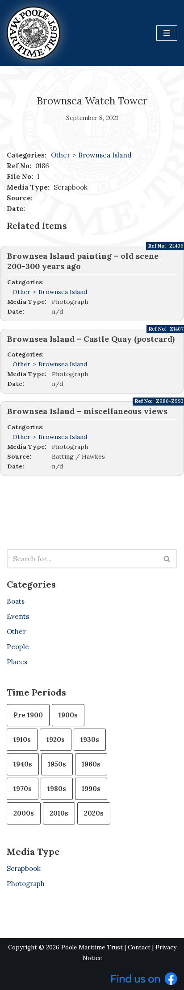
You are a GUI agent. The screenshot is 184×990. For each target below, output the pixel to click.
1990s (91, 788)
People (18, 646)
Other (60, 155)
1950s (57, 764)
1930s (89, 739)
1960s (91, 764)
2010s (59, 813)
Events (18, 616)
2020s (94, 813)
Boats (16, 601)
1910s (22, 739)
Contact (139, 947)
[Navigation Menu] (166, 33)
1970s (22, 788)
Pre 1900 (28, 715)
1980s (56, 788)
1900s (68, 715)
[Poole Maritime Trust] (33, 33)
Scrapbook (24, 868)
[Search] (167, 558)
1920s (55, 739)
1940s (22, 764)
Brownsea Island (104, 155)
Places (17, 662)
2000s (23, 813)
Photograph (26, 883)
